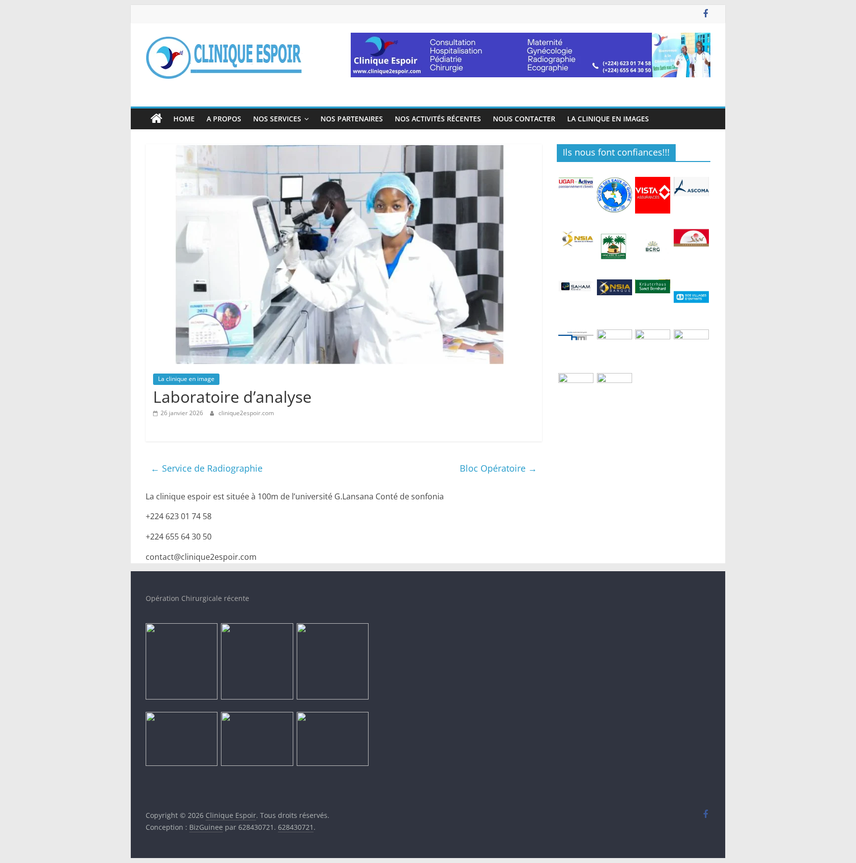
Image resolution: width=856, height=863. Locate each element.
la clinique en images (608, 118)
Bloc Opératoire (498, 468)
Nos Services (277, 118)
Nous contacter (524, 118)
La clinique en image (186, 379)
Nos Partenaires (352, 118)
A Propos (224, 118)
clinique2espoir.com (246, 413)
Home (184, 118)
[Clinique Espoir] (156, 118)
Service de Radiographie (207, 468)
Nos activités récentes (438, 118)
